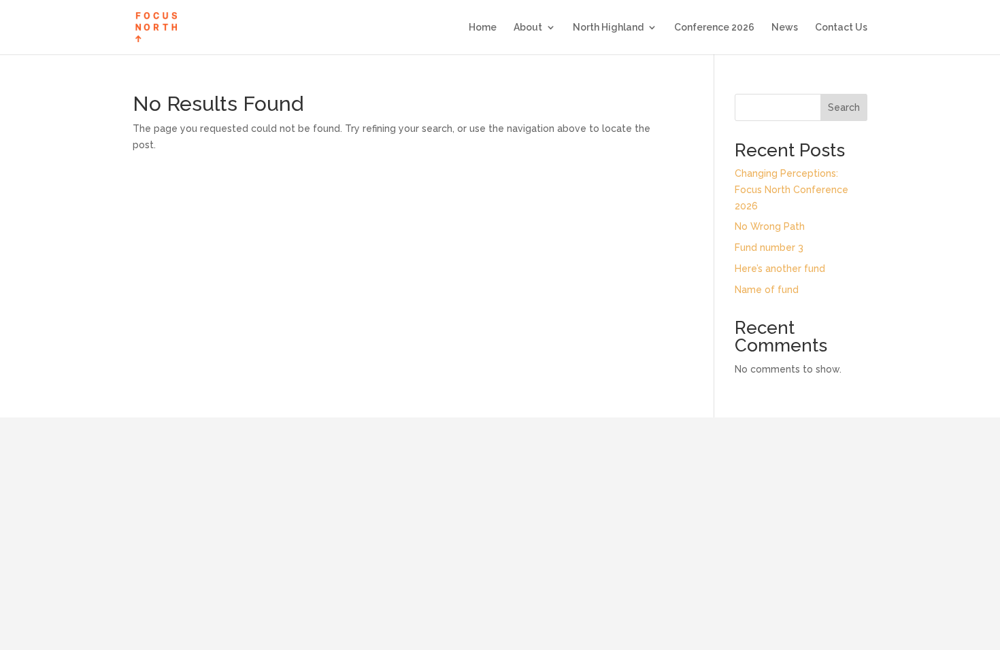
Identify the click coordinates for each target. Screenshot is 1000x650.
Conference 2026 (714, 27)
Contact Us (841, 27)
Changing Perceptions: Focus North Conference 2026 (791, 189)
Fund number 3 (769, 247)
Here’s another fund (780, 268)
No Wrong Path (770, 226)
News (784, 27)
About (528, 27)
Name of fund (767, 289)
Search (844, 107)
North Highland (608, 27)
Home (483, 27)
